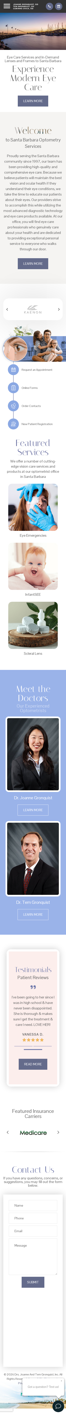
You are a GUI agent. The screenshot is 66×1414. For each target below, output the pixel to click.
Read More (33, 1064)
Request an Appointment (37, 370)
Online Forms (30, 388)
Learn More (33, 101)
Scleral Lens (33, 653)
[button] (7, 309)
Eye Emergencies (33, 535)
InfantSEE (33, 594)
